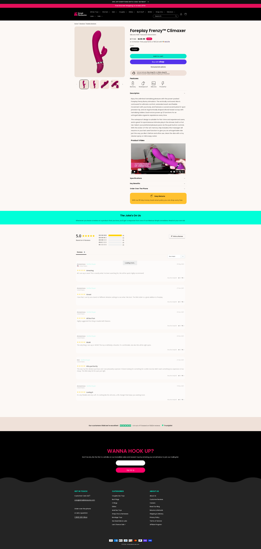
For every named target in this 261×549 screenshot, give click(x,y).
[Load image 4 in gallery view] (115, 84)
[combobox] (165, 16)
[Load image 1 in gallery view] (84, 84)
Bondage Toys (117, 517)
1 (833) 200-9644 (80, 517)
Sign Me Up (130, 470)
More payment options (158, 67)
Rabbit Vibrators (91, 23)
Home (76, 23)
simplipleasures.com (133, 544)
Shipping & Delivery (156, 514)
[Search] (176, 16)
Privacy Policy (154, 517)
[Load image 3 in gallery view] (104, 84)
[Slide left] (76, 84)
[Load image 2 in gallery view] (94, 84)
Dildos (114, 507)
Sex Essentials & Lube (119, 521)
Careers (152, 503)
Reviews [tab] (79, 252)
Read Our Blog (155, 507)
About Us (153, 496)
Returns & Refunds (156, 510)
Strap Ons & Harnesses (120, 514)
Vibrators (82, 23)
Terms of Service (156, 521)
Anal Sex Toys (117, 510)
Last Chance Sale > (119, 524)
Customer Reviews (156, 499)
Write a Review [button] (178, 236)
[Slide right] (122, 84)
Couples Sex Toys (118, 496)
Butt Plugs (115, 499)
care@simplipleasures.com (84, 500)
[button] (95, 12)
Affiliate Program (156, 524)
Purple (134, 49)
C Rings (114, 503)
